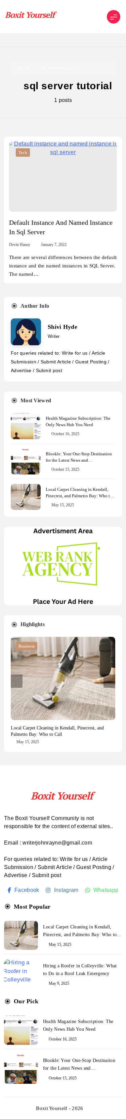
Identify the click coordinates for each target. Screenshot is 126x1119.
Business (26, 646)
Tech (22, 152)
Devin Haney (19, 244)
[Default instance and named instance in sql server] (63, 177)
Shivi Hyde (62, 326)
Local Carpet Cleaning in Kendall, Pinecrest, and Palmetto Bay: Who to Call (79, 496)
